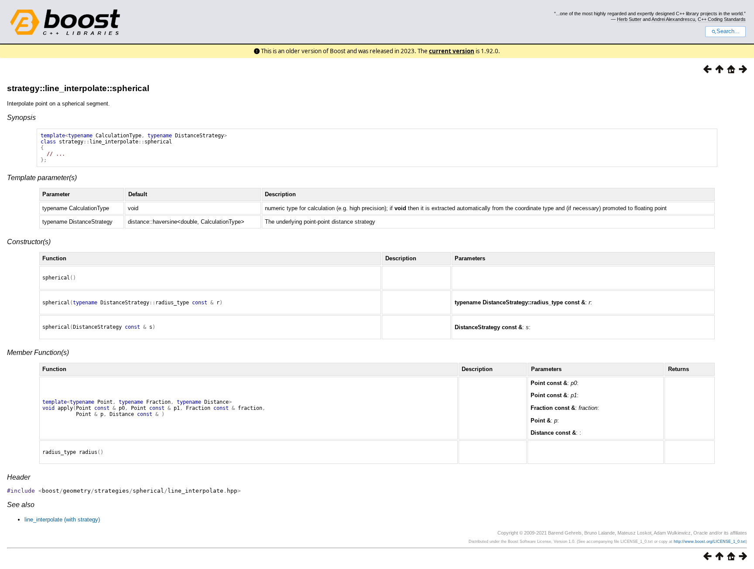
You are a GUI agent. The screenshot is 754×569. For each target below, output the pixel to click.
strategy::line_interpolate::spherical (78, 88)
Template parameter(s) (42, 177)
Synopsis (21, 117)
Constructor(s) (29, 241)
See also (20, 504)
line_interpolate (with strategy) (62, 519)
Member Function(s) (38, 352)
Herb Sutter (629, 19)
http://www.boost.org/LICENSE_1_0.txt (710, 541)
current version (451, 51)
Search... (728, 31)
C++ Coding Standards (722, 19)
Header (18, 477)
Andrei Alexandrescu (673, 19)
